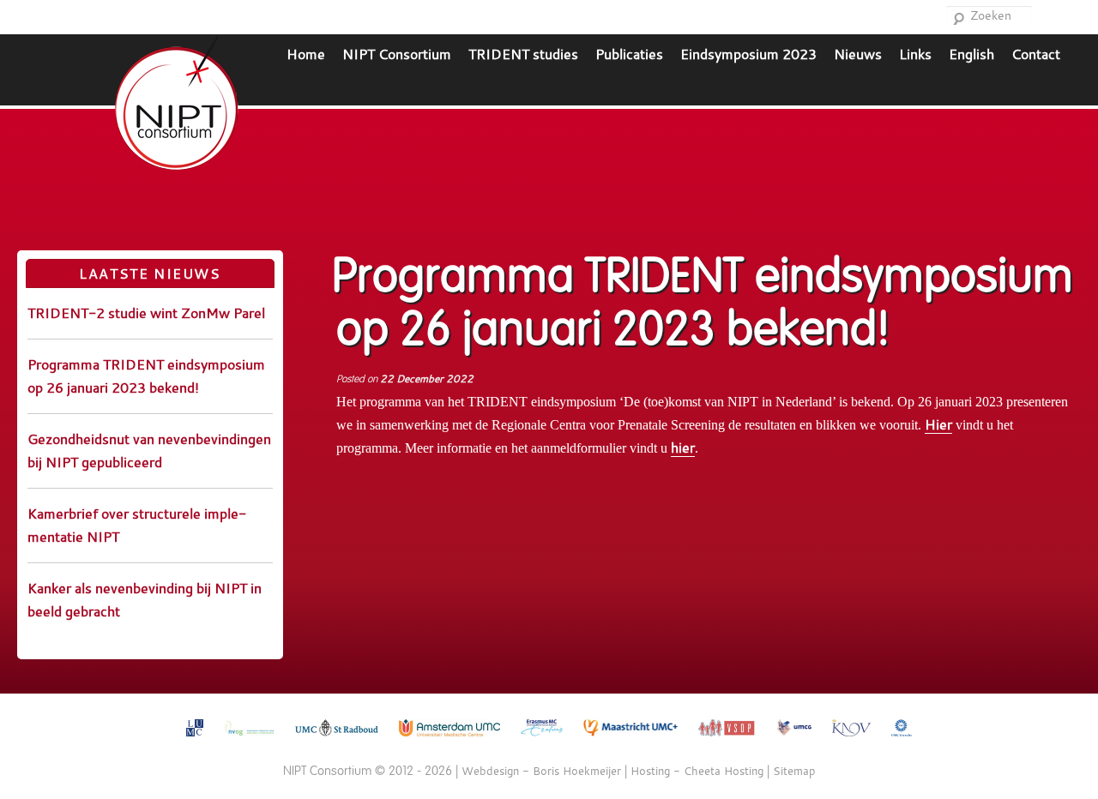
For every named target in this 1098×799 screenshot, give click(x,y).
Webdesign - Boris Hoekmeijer (541, 770)
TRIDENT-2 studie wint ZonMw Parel (146, 312)
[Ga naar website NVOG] (249, 740)
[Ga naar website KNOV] (851, 740)
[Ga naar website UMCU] (901, 740)
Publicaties (629, 54)
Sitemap (794, 770)
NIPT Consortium (396, 54)
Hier (938, 424)
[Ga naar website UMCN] (337, 740)
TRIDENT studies (523, 54)
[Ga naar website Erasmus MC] (541, 740)
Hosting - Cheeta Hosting (696, 770)
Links (915, 54)
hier (683, 447)
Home (306, 54)
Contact (1035, 54)
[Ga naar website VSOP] (727, 740)
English (971, 54)
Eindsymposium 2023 (748, 54)
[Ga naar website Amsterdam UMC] (449, 740)
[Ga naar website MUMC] (631, 740)
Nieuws (858, 54)
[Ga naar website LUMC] (195, 740)
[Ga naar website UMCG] (794, 740)
